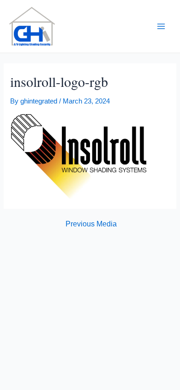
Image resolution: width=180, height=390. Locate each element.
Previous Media (91, 224)
